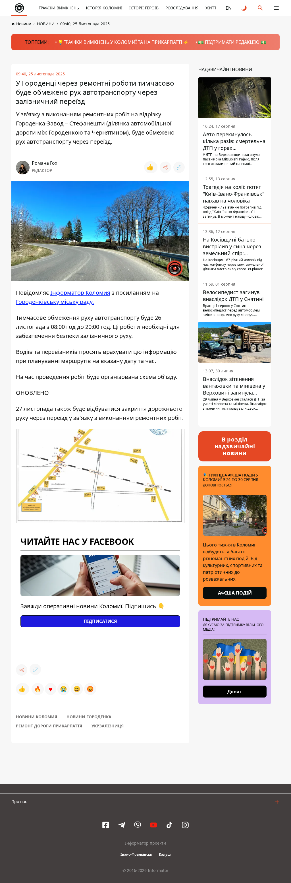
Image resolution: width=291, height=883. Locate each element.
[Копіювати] (179, 167)
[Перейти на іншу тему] (244, 8)
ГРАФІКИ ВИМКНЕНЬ (59, 8)
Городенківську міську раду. (55, 302)
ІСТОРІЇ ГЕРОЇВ (144, 8)
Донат (234, 691)
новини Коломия (36, 716)
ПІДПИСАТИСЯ (100, 621)
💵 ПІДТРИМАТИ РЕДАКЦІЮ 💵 (232, 42)
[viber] (137, 825)
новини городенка (88, 716)
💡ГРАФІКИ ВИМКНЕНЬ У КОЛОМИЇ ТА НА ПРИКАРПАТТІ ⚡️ (123, 42)
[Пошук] (260, 8)
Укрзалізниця (108, 726)
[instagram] (185, 825)
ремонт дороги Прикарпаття (49, 726)
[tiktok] (169, 825)
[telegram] (121, 825)
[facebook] (105, 825)
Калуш (165, 854)
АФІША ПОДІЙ (235, 593)
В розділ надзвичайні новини (235, 446)
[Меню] (276, 8)
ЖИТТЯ (212, 8)
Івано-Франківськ (136, 854)
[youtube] (153, 825)
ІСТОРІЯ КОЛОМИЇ (104, 8)
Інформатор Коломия (80, 292)
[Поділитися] (165, 167)
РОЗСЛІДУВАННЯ (182, 8)
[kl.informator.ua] (19, 8)
